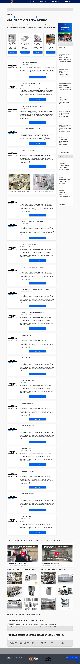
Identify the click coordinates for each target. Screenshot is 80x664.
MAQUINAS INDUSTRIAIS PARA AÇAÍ (64, 196)
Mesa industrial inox (63, 139)
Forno (60, 186)
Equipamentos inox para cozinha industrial (65, 132)
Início (44, 650)
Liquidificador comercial (63, 183)
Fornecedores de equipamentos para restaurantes (65, 126)
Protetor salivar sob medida (64, 111)
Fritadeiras (61, 173)
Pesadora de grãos (62, 95)
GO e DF (39, 639)
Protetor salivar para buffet (64, 106)
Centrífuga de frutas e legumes (64, 169)
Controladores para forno (64, 51)
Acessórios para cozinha (63, 47)
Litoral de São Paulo (52, 624)
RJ (8, 639)
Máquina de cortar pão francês (65, 61)
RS (26, 639)
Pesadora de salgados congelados (63, 100)
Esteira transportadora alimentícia (63, 172)
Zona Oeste (24, 624)
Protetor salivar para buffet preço (64, 109)
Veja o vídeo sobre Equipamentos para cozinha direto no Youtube (52, 565)
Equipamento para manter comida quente (65, 120)
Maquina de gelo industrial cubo (65, 78)
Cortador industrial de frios (64, 165)
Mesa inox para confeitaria (64, 148)
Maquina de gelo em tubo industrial (63, 72)
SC (23, 639)
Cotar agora (12, 52)
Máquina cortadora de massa (64, 52)
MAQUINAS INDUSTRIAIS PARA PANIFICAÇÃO (64, 200)
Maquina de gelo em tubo (63, 69)
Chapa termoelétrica (10, 16)
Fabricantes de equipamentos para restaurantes (65, 123)
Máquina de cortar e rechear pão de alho (56, 16)
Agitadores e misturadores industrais (64, 159)
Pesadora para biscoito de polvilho (42, 16)
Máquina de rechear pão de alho (65, 83)
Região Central (11, 624)
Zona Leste (36, 624)
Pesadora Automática (63, 93)
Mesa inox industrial (63, 144)
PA (46, 639)
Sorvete (60, 188)
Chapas (60, 175)
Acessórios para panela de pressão (65, 202)
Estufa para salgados (63, 181)
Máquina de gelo (62, 63)
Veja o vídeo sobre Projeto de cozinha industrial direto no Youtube (18, 565)
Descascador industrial (63, 167)
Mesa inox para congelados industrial (64, 150)
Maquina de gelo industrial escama (65, 79)
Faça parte (67, 1)
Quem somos (55, 1)
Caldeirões (61, 177)
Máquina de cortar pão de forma (65, 59)
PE (29, 639)
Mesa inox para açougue (63, 146)
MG (11, 639)
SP (17, 639)
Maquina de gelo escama (63, 74)
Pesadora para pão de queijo (64, 105)
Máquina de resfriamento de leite (65, 85)
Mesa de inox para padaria (64, 137)
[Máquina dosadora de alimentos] (12, 38)
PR (20, 639)
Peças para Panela (62, 204)
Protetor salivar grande (18, 16)
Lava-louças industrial (63, 194)
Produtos (42, 1)
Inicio (32, 1)
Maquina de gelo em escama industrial (64, 67)
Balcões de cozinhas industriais (65, 179)
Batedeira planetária (63, 161)
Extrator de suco (62, 185)
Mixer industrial (62, 163)
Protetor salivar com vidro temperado (29, 16)
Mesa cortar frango (63, 134)
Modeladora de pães (62, 92)
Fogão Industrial (62, 192)
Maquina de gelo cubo (63, 65)
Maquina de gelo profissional (64, 81)
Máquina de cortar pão (63, 57)
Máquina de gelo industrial (64, 76)
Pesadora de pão (62, 97)
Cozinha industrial (62, 198)
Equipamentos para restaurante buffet (65, 129)
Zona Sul (30, 624)
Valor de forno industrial (64, 152)
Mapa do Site (61, 651)
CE (35, 639)
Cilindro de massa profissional (65, 49)
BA (32, 639)
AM (43, 639)
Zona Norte (18, 624)
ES (14, 639)
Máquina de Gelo (62, 190)
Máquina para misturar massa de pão (65, 90)
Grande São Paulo (43, 624)
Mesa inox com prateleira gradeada (63, 142)
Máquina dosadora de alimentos (65, 87)
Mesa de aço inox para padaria (64, 135)
